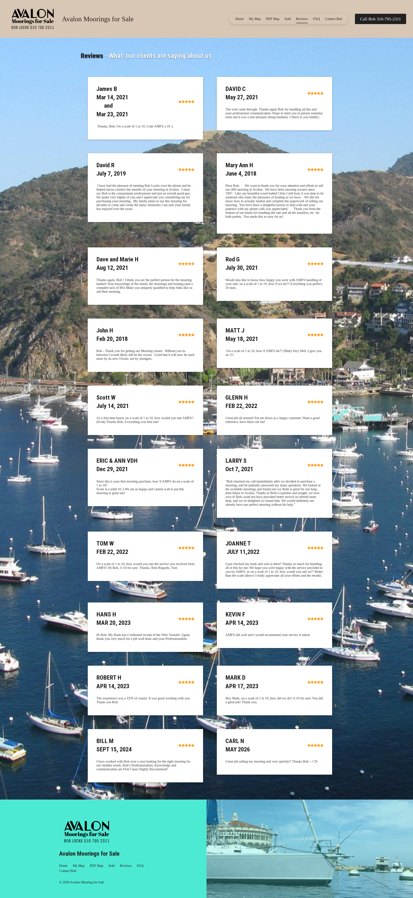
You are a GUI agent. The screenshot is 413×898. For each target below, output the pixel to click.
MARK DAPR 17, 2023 (241, 682)
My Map (255, 19)
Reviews (302, 19)
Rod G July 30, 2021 (241, 263)
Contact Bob (333, 19)
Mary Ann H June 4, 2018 (241, 169)
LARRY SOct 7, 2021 (239, 465)
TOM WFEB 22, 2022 (112, 547)
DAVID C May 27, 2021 (241, 93)
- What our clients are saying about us (146, 56)
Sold (288, 19)
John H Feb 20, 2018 (112, 334)
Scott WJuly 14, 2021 (112, 401)
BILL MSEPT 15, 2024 (114, 745)
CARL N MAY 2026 (239, 745)
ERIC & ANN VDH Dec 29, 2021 (117, 465)
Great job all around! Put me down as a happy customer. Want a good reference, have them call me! (272, 420)
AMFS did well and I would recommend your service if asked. (267, 635)
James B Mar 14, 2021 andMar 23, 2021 (112, 101)
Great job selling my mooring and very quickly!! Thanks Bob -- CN (271, 761)
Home (239, 19)
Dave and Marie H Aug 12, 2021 (117, 263)
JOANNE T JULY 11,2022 (242, 547)
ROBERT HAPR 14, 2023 (112, 682)
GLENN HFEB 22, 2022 (241, 401)
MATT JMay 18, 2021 (241, 334)
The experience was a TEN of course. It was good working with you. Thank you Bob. (143, 700)
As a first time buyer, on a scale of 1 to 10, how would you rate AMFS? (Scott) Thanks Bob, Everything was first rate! (144, 420)
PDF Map (272, 19)
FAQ (316, 19)
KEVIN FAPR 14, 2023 (241, 618)
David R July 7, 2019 (111, 169)
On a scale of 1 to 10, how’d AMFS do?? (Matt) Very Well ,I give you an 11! (273, 353)
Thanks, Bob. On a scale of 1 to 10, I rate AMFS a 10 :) (134, 126)
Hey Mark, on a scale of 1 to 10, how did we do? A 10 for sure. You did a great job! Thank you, (274, 700)
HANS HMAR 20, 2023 (113, 618)
